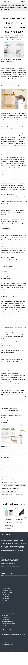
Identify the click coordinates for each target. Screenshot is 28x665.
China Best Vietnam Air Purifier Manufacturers (13, 485)
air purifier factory (5, 287)
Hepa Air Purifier (5, 598)
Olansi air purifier (20, 390)
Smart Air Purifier (6, 580)
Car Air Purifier (5, 586)
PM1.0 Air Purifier (5, 582)
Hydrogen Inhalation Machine (8, 623)
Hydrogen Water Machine (7, 605)
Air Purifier (4, 577)
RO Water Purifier (6, 617)
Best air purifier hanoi (7, 479)
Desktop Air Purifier (6, 588)
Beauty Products (5, 625)
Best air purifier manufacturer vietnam (11, 466)
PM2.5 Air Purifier (5, 584)
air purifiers (15, 448)
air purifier (16, 64)
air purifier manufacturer (16, 185)
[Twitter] (4, 569)
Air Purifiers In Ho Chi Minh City (9, 477)
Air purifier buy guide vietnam (9, 482)
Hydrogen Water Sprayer (7, 607)
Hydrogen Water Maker (7, 609)
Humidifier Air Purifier (6, 590)
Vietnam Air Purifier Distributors (10, 488)
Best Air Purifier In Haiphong (9, 491)
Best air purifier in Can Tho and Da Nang (12, 494)
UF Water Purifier (5, 619)
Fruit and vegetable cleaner (8, 621)
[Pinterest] (6, 569)
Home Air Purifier (5, 600)
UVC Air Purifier (5, 602)
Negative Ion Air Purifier (7, 592)
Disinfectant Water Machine (8, 613)
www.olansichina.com (7, 644)
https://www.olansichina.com (14, 39)
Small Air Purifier (5, 594)
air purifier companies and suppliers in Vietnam (11, 473)
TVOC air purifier (5, 596)
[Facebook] (2, 569)
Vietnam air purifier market (8, 469)
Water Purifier (5, 615)
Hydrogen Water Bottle (7, 611)
